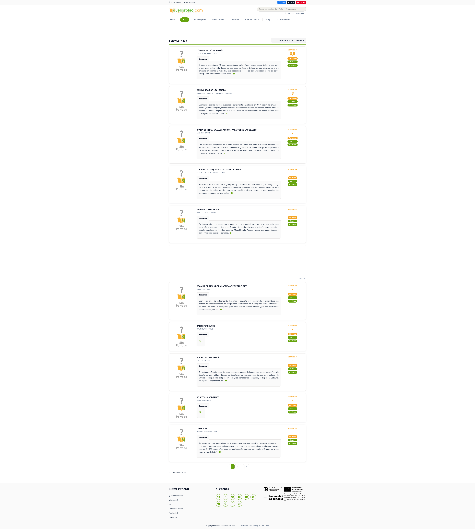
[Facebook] (218, 497)
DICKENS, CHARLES (204, 400)
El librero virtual (283, 19)
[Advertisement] (237, 31)
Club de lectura (252, 19)
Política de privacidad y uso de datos (254, 526)
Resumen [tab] (203, 59)
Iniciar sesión (176, 2)
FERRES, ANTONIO (203, 289)
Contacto (173, 517)
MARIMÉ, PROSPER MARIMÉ (207, 432)
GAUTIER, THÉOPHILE (205, 329)
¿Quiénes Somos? (176, 495)
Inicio (172, 19)
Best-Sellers (218, 19)
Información (174, 500)
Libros (185, 20)
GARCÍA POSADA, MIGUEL (206, 212)
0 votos (292, 181)
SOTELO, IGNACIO (203, 360)
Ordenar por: (289, 40)
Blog (268, 19)
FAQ (170, 504)
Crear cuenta (189, 2)
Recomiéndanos (176, 508)
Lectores (234, 19)
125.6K (302, 2)
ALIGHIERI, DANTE (203, 133)
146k (292, 2)
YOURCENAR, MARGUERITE (207, 53)
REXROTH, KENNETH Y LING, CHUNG (211, 173)
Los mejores (200, 19)
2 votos (292, 62)
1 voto (292, 101)
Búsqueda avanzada (295, 13)
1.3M (283, 2)
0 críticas (292, 65)
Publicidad (173, 513)
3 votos (292, 141)
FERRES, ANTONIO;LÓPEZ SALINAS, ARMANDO (214, 93)
